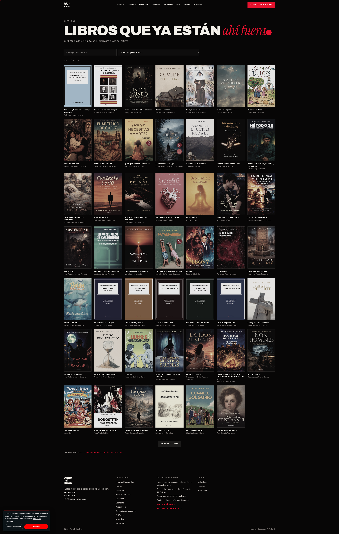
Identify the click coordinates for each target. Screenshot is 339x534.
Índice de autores (114, 453)
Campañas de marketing (126, 511)
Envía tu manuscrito (261, 5)
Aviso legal (202, 482)
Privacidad (202, 491)
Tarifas (119, 486)
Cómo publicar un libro (125, 482)
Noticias (187, 4)
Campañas (120, 4)
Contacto (198, 4)
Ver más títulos (169, 444)
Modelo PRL (144, 4)
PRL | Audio (168, 4)
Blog (178, 4)
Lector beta (121, 491)
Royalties (156, 4)
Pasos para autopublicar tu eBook (171, 496)
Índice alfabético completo (94, 453)
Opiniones (120, 499)
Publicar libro (121, 507)
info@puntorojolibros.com (75, 499)
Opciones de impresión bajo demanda (173, 500)
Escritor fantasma (123, 495)
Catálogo (132, 4)
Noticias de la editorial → (169, 508)
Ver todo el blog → (166, 504)
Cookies (201, 486)
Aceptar (36, 527)
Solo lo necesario (14, 527)
